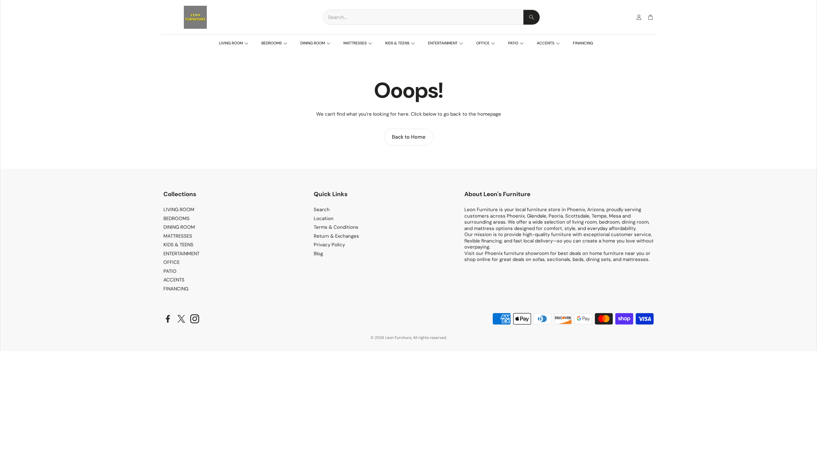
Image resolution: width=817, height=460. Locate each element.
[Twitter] (181, 319)
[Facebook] (167, 318)
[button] (431, 17)
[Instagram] (194, 318)
